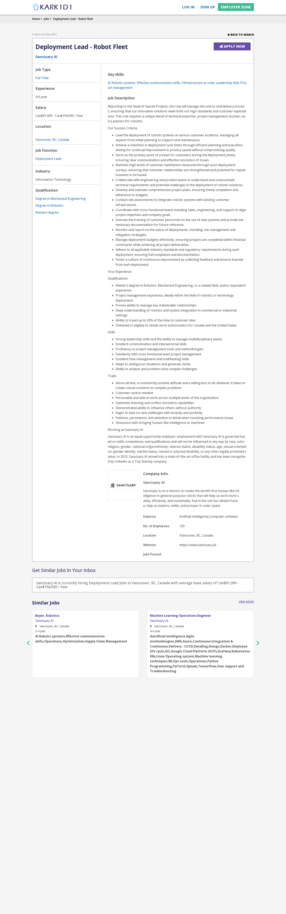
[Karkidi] (52, 7)
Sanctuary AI (46, 56)
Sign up (207, 7)
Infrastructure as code (198, 83)
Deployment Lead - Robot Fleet (73, 19)
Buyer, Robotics (47, 616)
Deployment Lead (48, 159)
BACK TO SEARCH (242, 34)
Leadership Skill (227, 83)
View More (246, 601)
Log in (188, 7)
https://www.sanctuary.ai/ (197, 545)
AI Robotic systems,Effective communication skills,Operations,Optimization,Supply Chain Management (81, 638)
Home (36, 19)
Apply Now (234, 46)
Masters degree (47, 212)
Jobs (46, 19)
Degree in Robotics (49, 205)
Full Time (42, 78)
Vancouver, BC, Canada (52, 139)
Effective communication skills (158, 83)
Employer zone (236, 7)
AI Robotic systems (121, 83)
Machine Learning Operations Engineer (180, 616)
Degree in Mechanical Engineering (60, 198)
